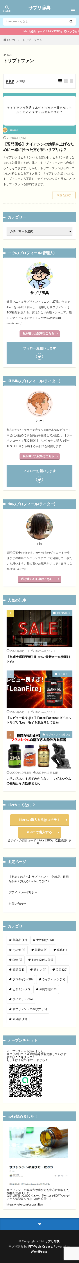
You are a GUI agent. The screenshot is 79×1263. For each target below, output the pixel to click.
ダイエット (64, 673)
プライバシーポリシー (23, 892)
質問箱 (41, 950)
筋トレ (40, 969)
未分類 (20, 1019)
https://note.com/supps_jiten (25, 1204)
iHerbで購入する (39, 832)
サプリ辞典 (39, 8)
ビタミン (21, 989)
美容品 (20, 940)
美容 (61, 969)
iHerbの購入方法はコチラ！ (39, 820)
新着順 (10, 81)
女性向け (45, 940)
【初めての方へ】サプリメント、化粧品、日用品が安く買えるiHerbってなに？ (39, 879)
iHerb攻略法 (63, 612)
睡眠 (62, 950)
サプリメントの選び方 (58, 734)
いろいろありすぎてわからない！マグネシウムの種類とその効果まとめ (39, 781)
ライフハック (53, 979)
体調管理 (48, 989)
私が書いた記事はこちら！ (38, 579)
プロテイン (23, 979)
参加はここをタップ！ (21, 1057)
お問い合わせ (17, 903)
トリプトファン (32, 40)
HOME (11, 40)
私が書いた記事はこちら (38, 333)
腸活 (18, 969)
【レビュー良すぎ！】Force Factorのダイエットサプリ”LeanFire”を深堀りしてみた (39, 720)
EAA (17, 959)
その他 (19, 950)
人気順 (20, 81)
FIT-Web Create (40, 1246)
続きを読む (64, 195)
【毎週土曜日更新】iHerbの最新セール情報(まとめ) (39, 659)
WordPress (39, 1251)
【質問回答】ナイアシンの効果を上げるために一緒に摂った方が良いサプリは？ (38, 147)
